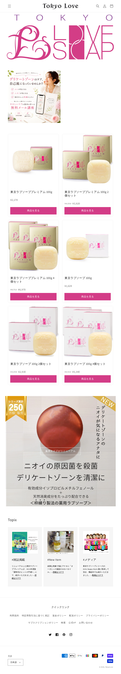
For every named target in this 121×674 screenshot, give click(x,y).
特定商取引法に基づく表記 (35, 615)
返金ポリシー (59, 615)
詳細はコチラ (58, 572)
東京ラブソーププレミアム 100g (31, 192)
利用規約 (14, 615)
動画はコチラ (97, 575)
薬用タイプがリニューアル (60, 450)
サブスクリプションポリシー (43, 622)
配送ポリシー (76, 615)
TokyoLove (109, 667)
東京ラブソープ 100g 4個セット (85, 364)
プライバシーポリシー (97, 615)
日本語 (13, 662)
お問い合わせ (86, 622)
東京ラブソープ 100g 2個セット (31, 364)
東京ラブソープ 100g (78, 278)
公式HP (72, 622)
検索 (63, 622)
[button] (9, 6)
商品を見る (33, 210)
